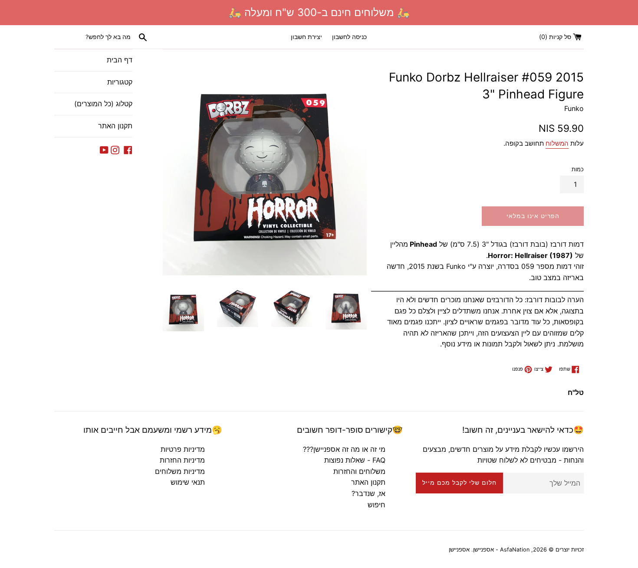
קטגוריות (119, 82)
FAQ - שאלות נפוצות (354, 460)
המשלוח (557, 143)
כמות (578, 169)
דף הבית (119, 59)
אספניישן (459, 549)
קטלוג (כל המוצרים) (103, 103)
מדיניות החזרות (182, 460)
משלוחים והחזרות (359, 471)
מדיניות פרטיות (183, 449)
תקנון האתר (115, 125)
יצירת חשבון (306, 36)
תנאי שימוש (188, 482)
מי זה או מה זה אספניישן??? (344, 449)
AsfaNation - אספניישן (501, 549)
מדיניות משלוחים (180, 471)
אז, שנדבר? (368, 493)
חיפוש (376, 504)
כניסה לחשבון (349, 36)
